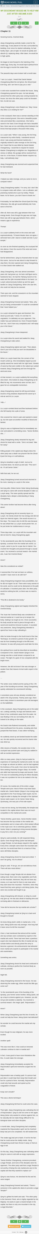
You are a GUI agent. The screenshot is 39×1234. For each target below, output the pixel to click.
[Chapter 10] (13, 23)
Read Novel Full (13, 2)
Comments (26, 1226)
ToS (18, 1232)
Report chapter (14, 1226)
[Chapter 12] (25, 23)
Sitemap (21, 1232)
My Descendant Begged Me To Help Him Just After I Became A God (19, 12)
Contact (14, 1232)
